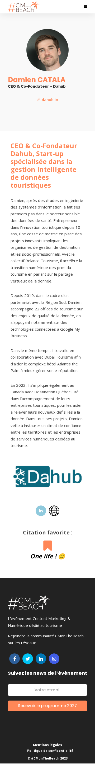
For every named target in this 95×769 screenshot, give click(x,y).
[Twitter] (27, 658)
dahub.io (49, 99)
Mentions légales (47, 745)
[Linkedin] (41, 658)
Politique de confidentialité (50, 750)
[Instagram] (54, 658)
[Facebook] (14, 658)
